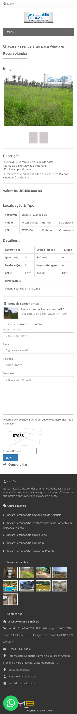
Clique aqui (24, 649)
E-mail (6, 344)
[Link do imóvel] (11, 573)
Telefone (8, 358)
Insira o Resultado (13, 451)
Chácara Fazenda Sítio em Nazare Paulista (30, 551)
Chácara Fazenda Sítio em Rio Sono (26, 535)
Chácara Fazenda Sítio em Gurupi (25, 543)
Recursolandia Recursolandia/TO (43, 309)
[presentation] (33, 138)
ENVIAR (10, 457)
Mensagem (9, 373)
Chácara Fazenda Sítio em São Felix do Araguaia (33, 515)
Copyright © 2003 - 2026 (38, 710)
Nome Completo (13, 329)
